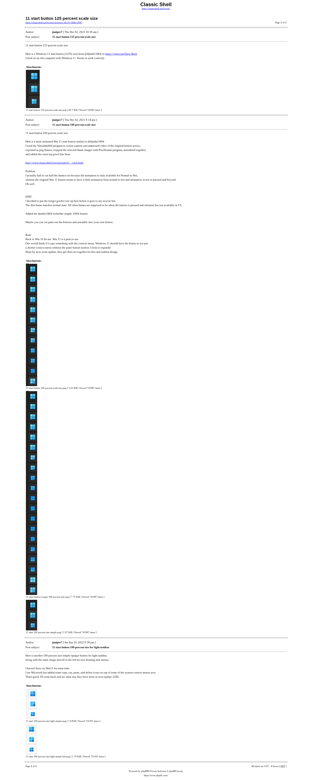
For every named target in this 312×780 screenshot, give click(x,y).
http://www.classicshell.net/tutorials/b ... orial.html (54, 162)
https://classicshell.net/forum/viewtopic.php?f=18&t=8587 (53, 22)
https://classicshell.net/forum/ (156, 8)
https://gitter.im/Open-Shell (121, 53)
